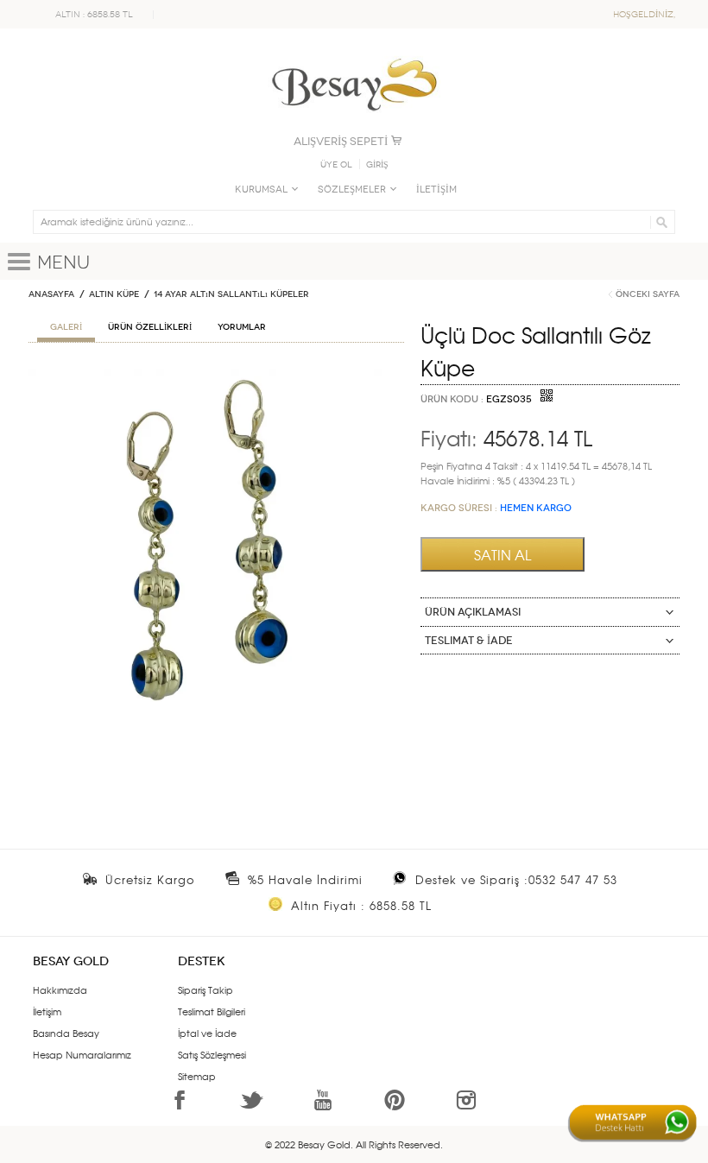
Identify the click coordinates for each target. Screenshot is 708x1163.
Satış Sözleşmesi (212, 1054)
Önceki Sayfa (648, 294)
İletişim (47, 1011)
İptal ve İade (207, 1033)
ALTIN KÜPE (114, 294)
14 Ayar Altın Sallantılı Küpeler (231, 294)
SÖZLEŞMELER (352, 189)
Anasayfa (51, 294)
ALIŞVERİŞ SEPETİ (341, 141)
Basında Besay (66, 1033)
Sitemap (197, 1076)
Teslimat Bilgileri (211, 1011)
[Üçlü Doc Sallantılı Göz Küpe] (216, 375)
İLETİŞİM (436, 189)
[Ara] (659, 222)
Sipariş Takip (205, 989)
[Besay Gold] (354, 53)
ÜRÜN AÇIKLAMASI (473, 612)
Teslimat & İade (469, 641)
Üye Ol (336, 165)
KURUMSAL (261, 189)
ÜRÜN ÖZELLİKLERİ (150, 327)
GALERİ (66, 327)
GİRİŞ (377, 165)
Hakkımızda (60, 989)
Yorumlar (242, 327)
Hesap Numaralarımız (82, 1054)
